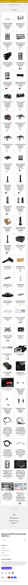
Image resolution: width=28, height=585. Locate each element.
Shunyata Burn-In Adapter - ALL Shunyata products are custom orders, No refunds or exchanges (20, 452)
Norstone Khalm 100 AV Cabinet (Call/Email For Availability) (20, 84)
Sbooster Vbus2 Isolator (7, 389)
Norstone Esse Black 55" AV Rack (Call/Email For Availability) (8, 64)
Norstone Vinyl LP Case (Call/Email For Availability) (8, 229)
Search (2, 552)
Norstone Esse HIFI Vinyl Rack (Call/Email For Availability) (7, 84)
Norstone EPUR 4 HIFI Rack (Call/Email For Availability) (7, 44)
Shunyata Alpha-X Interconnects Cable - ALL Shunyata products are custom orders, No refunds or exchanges (20, 430)
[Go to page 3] (16, 509)
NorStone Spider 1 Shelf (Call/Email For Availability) (20, 125)
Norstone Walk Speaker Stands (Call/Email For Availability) (20, 229)
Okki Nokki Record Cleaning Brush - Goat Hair (20, 268)
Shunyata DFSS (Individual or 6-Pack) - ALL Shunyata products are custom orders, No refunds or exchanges (8, 495)
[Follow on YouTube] (13, 573)
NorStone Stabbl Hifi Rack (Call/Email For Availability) (20, 165)
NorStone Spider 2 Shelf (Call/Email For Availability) (8, 146)
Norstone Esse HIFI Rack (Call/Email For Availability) (20, 64)
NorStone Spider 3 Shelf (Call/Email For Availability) (20, 146)
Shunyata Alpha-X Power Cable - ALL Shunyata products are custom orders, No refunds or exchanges (7, 452)
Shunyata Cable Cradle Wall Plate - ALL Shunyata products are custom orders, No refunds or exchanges (7, 473)
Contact (3, 548)
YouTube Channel (5, 555)
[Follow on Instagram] (9, 573)
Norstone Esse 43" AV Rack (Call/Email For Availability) (20, 44)
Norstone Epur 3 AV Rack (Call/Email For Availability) (20, 25)
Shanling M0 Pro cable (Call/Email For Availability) (20, 410)
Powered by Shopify (14, 581)
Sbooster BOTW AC (20, 354)
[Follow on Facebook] (2, 573)
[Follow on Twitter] (6, 573)
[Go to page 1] (11, 509)
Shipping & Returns (5, 550)
